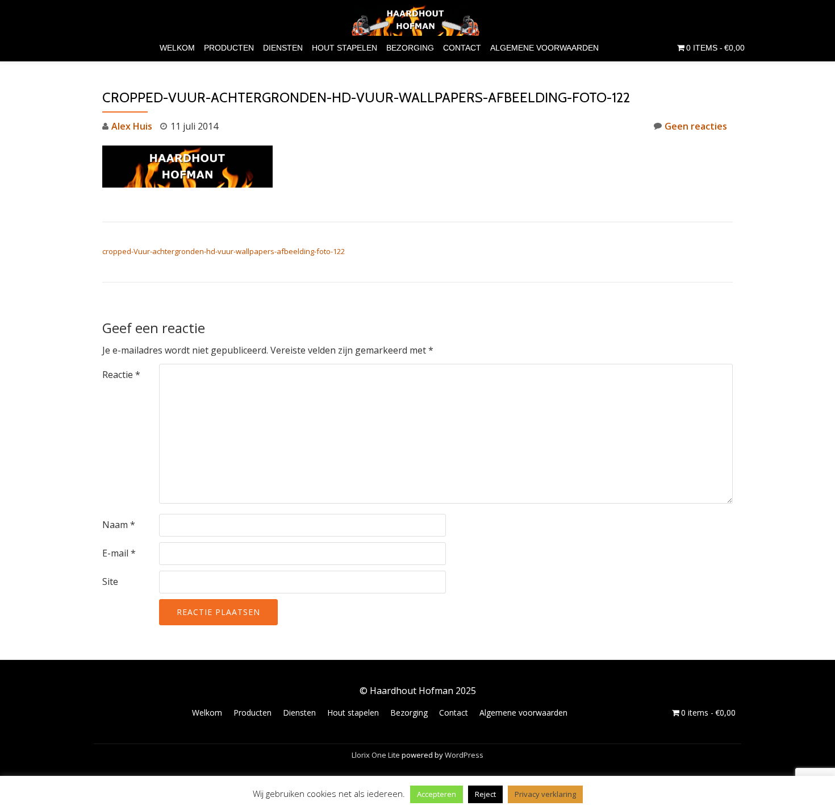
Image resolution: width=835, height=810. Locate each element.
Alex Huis (131, 126)
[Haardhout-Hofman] (418, 20)
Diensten (283, 47)
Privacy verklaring (545, 794)
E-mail (119, 553)
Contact (462, 47)
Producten (229, 47)
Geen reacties (696, 126)
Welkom (177, 47)
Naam (118, 524)
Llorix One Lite (377, 755)
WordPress (464, 755)
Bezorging (410, 47)
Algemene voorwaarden (544, 47)
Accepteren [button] (436, 794)
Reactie (121, 374)
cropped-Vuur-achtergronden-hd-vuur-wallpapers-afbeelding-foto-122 (223, 251)
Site (110, 581)
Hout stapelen (344, 47)
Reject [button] (485, 794)
